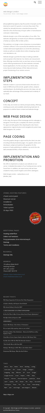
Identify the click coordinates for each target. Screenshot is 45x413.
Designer (30, 369)
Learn (6, 381)
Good (28, 372)
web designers (26, 387)
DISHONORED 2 (7, 321)
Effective (18, 372)
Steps (31, 381)
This (19, 384)
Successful (37, 381)
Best (11, 366)
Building (27, 366)
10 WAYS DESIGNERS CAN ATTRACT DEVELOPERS (16, 310)
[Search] (34, 2)
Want (5, 387)
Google (34, 372)
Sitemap (6, 242)
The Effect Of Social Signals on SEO (12, 317)
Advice (6, 366)
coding (33, 366)
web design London (11, 11)
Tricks (28, 384)
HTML (28, 375)
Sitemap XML (8, 255)
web (10, 387)
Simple (22, 381)
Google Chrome (8, 375)
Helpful (23, 375)
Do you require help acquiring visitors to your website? (16, 328)
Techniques (7, 384)
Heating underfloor (10, 234)
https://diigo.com (8, 394)
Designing (7, 372)
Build (21, 366)
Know (38, 378)
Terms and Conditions (11, 245)
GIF (24, 372)
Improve (6, 378)
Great (17, 375)
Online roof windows (10, 236)
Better (16, 366)
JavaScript (32, 378)
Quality (12, 381)
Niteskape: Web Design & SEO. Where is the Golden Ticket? (17, 347)
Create (19, 369)
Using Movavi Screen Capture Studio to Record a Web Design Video (19, 337)
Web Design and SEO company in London (22, 408)
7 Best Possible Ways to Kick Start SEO (12, 344)
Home (13, 14)
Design (24, 369)
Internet (13, 378)
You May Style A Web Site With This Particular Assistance (17, 340)
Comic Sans (7, 369)
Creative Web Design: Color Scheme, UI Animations (15, 324)
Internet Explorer (22, 378)
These (14, 384)
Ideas (33, 375)
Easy (13, 372)
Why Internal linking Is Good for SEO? (12, 307)
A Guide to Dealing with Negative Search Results (15, 303)
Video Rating (35, 384)
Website (34, 387)
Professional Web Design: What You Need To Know (15, 351)
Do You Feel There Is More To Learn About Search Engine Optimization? (21, 314)
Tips (24, 384)
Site (27, 381)
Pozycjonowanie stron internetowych (16, 239)
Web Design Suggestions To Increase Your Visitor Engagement (18, 300)
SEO (16, 381)
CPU (14, 369)
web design (17, 387)
